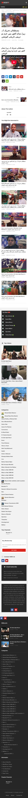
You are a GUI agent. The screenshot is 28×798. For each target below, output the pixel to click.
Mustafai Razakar (5, 483)
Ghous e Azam (5, 445)
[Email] (10, 114)
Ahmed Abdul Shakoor (10, 412)
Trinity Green (8, 334)
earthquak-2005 (8, 753)
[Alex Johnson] (3, 316)
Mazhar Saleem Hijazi (6, 461)
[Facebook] (7, 114)
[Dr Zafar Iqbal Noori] (14, 353)
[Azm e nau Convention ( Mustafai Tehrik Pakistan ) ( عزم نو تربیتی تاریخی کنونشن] (14, 99)
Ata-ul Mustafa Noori (6, 421)
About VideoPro (7, 762)
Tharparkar (4, 519)
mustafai (9, 112)
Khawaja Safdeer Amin (7, 456)
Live (2, 459)
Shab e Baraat (5, 508)
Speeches (3, 516)
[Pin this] (21, 76)
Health (3, 451)
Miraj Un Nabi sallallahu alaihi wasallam (15, 480)
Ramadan (3, 500)
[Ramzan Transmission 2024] (2, 504)
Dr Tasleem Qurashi (6, 435)
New (2, 491)
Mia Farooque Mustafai (7, 464)
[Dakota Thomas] (3, 326)
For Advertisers (6, 768)
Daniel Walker (8, 328)
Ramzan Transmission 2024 (12, 503)
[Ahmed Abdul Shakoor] (2, 413)
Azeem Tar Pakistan (6, 427)
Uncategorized (5, 522)
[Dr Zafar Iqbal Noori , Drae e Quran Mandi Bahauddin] (14, 372)
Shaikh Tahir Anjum (6, 511)
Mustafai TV (4, 486)
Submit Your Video (7, 766)
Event (2, 440)
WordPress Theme (7, 764)
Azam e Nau (8, 10)
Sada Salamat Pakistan (7, 506)
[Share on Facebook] (2, 76)
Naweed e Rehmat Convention (9, 489)
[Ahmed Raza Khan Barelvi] (2, 416)
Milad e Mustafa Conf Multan (8, 467)
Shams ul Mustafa (6, 514)
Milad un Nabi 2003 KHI (7, 478)
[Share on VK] (3, 81)
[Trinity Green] (3, 335)
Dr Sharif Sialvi (5, 432)
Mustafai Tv (9, 532)
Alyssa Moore (8, 322)
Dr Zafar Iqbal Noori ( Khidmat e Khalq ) (11, 402)
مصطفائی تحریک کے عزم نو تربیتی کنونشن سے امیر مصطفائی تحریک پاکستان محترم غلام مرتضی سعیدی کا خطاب (13, 252)
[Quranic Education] (2, 498)
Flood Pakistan (5, 443)
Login (25, 7)
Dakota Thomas (9, 325)
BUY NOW (14, 550)
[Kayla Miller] (3, 320)
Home (2, 10)
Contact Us (5, 771)
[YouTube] (6, 560)
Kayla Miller (8, 319)
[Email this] (7, 81)
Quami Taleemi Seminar (7, 494)
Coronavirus (4, 429)
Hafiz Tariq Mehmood (6, 448)
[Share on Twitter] (6, 76)
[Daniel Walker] (3, 329)
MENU (3, 7)
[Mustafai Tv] (3, 534)
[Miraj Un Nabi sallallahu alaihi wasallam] (2, 481)
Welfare (3, 524)
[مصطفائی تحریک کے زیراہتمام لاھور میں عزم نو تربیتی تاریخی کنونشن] (14, 131)
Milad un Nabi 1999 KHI (7, 475)
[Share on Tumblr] (14, 76)
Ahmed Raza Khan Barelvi (11, 416)
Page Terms (6, 773)
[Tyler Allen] (3, 332)
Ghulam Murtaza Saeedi (10, 744)
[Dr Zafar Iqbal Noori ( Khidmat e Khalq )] (14, 394)
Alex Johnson (9, 316)
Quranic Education (9, 497)
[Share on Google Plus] (17, 76)
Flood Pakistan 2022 (9, 682)
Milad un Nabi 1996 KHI (7, 469)
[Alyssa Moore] (3, 323)
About (12, 795)
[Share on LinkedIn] (10, 76)
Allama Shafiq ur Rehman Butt (9, 418)
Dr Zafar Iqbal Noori (6, 361)
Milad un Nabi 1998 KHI (7, 472)
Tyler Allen (8, 331)
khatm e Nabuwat (5, 453)
